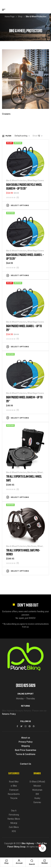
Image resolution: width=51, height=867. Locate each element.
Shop (20, 16)
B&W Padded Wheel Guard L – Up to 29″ (24, 328)
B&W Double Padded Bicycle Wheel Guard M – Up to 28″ (24, 186)
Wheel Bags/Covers (35, 180)
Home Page (10, 16)
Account (19, 863)
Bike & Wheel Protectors (16, 180)
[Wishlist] (44, 860)
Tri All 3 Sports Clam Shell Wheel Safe (24, 478)
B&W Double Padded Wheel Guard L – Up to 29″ (25, 256)
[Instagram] (25, 726)
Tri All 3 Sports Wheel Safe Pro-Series (23, 552)
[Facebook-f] (17, 726)
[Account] (19, 860)
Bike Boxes (31, 472)
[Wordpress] (34, 726)
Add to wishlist (35, 205)
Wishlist (44, 863)
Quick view (43, 205)
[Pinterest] (30, 726)
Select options (20, 205)
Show (35, 135)
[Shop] (6, 860)
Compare (39, 205)
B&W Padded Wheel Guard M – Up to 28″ (24, 399)
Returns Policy (9, 714)
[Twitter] (21, 726)
